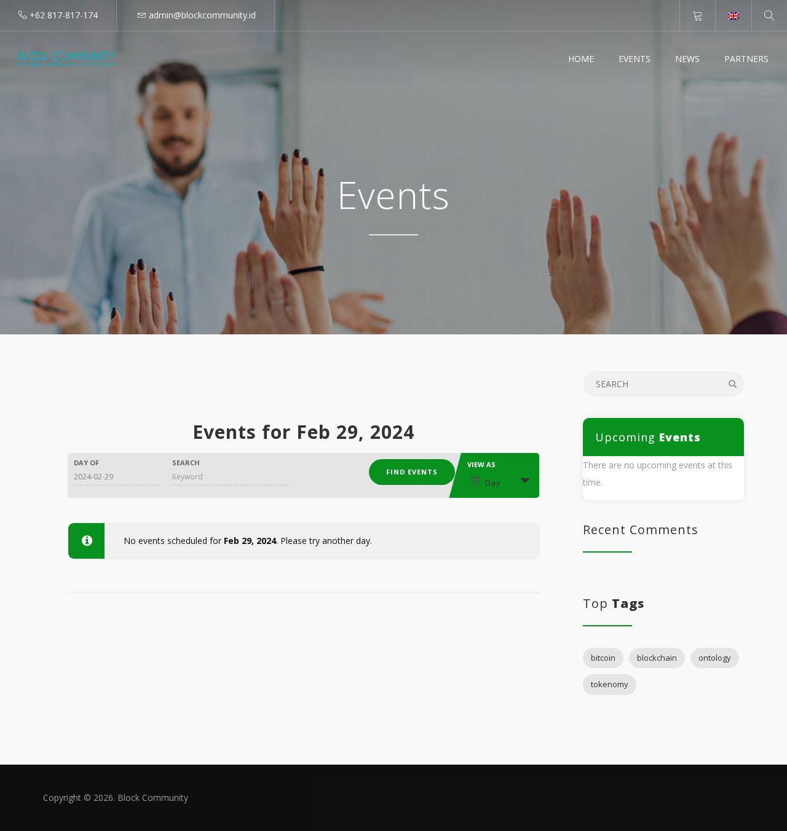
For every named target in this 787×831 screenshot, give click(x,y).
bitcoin (603, 657)
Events (635, 59)
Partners (746, 59)
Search (186, 462)
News (687, 59)
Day (492, 483)
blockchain (657, 657)
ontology (714, 657)
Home (581, 59)
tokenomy (609, 684)
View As (481, 464)
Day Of (86, 462)
